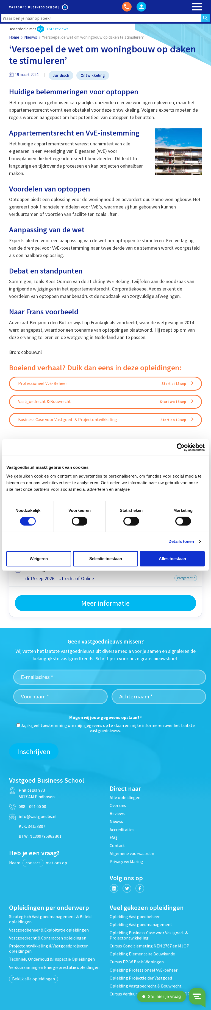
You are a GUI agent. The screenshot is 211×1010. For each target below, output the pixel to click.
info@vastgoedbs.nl (38, 816)
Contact (117, 845)
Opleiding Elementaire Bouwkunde (142, 954)
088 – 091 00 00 (32, 806)
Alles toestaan (172, 558)
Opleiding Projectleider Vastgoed (141, 978)
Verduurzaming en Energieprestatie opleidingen (54, 967)
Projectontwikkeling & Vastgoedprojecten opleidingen (48, 948)
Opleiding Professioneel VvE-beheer (143, 970)
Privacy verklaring (126, 861)
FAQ (113, 837)
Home (14, 37)
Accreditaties (122, 829)
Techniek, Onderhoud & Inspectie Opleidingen (52, 959)
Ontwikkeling (92, 75)
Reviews (117, 813)
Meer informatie (105, 603)
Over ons (118, 805)
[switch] (79, 521)
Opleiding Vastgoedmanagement (141, 924)
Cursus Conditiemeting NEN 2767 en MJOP (149, 946)
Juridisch (61, 75)
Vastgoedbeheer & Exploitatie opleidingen (49, 930)
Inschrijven (33, 751)
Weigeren (39, 558)
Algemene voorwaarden (132, 853)
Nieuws (30, 37)
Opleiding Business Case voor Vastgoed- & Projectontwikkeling (149, 935)
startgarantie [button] (185, 578)
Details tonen (181, 541)
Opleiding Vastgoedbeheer (135, 916)
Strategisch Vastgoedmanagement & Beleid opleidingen (50, 919)
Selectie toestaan (105, 558)
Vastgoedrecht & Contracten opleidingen (47, 938)
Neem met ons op (38, 862)
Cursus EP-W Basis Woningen (137, 961)
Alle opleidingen (125, 797)
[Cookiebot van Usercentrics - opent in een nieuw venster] (181, 447)
